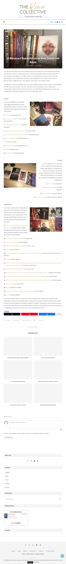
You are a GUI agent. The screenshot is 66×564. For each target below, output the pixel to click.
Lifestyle (7, 473)
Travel (6, 480)
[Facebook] (51, 22)
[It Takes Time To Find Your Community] (18, 393)
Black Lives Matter (26, 320)
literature (40, 320)
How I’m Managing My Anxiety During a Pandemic (18, 357)
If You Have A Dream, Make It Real (18, 381)
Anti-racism (7, 320)
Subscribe (33, 551)
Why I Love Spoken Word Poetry (48, 357)
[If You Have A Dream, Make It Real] (18, 369)
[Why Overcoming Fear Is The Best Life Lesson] (48, 369)
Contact (40, 551)
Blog (19, 551)
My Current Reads (16, 512)
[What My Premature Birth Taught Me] (48, 393)
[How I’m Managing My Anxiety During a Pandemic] (18, 346)
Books (34, 320)
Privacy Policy (50, 551)
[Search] (62, 22)
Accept (30, 562)
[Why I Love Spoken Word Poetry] (48, 346)
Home (13, 551)
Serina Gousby (29, 65)
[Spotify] (59, 22)
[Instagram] (55, 22)
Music (6, 476)
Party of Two (11, 514)
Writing (7, 487)
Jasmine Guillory (12, 516)
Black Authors (16, 320)
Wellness (7, 484)
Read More (37, 562)
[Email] (57, 22)
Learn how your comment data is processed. (37, 433)
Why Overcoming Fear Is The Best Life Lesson (48, 381)
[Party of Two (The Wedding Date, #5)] (5, 514)
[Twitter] (53, 22)
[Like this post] (36, 327)
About (25, 551)
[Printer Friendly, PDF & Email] (6, 312)
